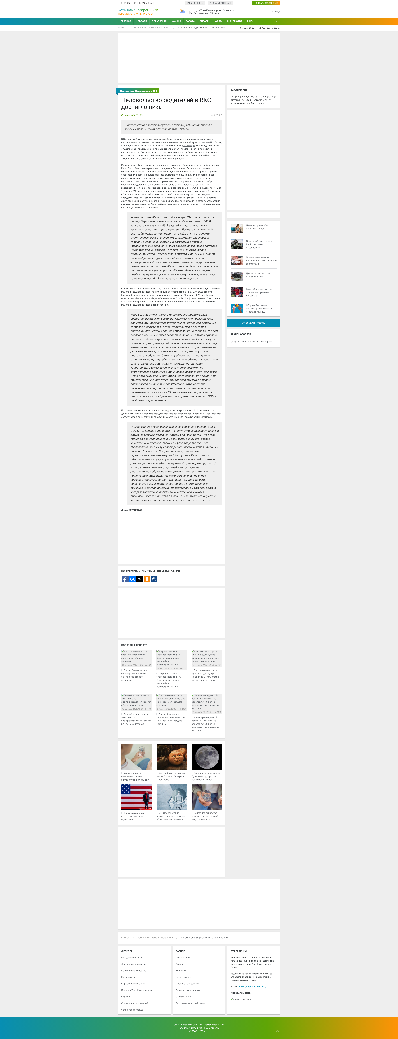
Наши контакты (195, 3)
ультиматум (188, 145)
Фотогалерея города (132, 1009)
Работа (190, 21)
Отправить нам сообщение (190, 1003)
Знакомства (234, 21)
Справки (204, 21)
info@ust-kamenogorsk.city (252, 986)
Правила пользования (187, 983)
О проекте (181, 964)
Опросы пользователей (133, 983)
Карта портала (183, 977)
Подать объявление (267, 3)
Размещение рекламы (188, 990)
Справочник (159, 21)
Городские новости (131, 957)
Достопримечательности (134, 964)
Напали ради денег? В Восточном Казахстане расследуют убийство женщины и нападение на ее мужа (205, 724)
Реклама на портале (220, 3)
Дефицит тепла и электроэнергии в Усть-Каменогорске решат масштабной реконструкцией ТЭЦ (169, 680)
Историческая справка (133, 970)
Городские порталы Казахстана (137, 3)
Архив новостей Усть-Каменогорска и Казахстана (255, 341)
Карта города (128, 977)
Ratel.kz (210, 142)
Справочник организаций (134, 1003)
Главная (126, 21)
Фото (218, 21)
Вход (277, 12)
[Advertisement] (199, 58)
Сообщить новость (254, 323)
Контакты (181, 970)
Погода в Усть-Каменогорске (137, 990)
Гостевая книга (184, 957)
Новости (141, 21)
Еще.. (250, 21)
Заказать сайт (183, 996)
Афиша (176, 21)
